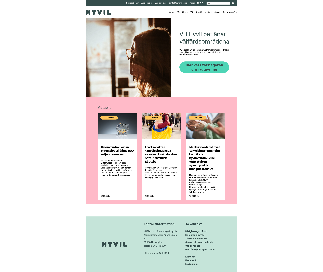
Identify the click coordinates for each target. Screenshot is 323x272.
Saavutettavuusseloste (199, 242)
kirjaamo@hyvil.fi (195, 235)
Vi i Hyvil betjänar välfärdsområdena (205, 12)
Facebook (190, 260)
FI (198, 3)
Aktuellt (172, 12)
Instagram (191, 264)
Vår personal (192, 245)
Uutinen (110, 118)
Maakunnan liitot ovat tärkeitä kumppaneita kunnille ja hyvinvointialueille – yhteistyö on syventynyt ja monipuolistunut (204, 158)
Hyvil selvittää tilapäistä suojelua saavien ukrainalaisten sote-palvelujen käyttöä (161, 154)
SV (201, 3)
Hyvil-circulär (160, 3)
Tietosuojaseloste (196, 238)
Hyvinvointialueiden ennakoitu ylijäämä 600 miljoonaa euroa (117, 150)
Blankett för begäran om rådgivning (204, 67)
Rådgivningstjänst (196, 231)
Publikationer (132, 3)
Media (192, 3)
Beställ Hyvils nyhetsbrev (200, 249)
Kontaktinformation (178, 3)
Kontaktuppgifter (230, 12)
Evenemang (146, 3)
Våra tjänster (182, 12)
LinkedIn (190, 256)
